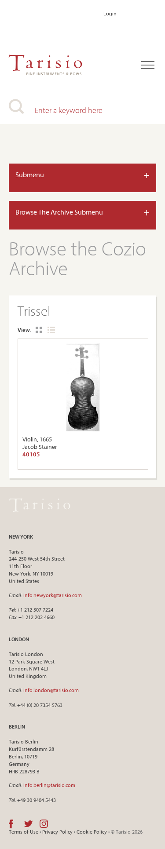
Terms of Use (23, 831)
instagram (44, 824)
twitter (28, 824)
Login (110, 13)
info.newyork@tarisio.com (52, 595)
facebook (11, 824)
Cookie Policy (92, 831)
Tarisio (39, 505)
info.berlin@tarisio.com (49, 785)
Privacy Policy (57, 831)
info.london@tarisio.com (51, 690)
